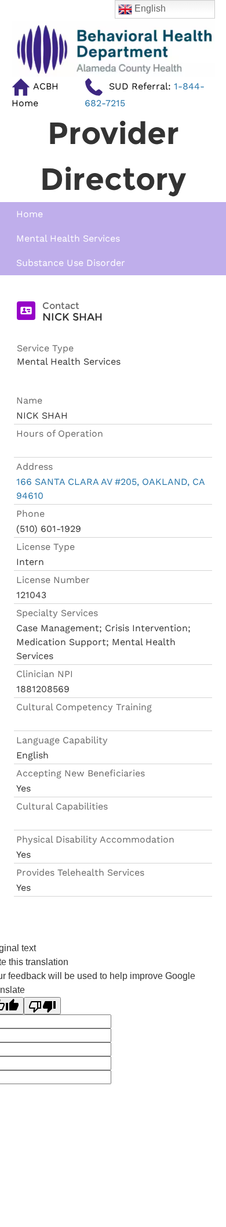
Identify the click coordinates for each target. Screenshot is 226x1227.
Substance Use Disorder (70, 262)
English (149, 8)
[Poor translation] (42, 1006)
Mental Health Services (68, 238)
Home (29, 214)
